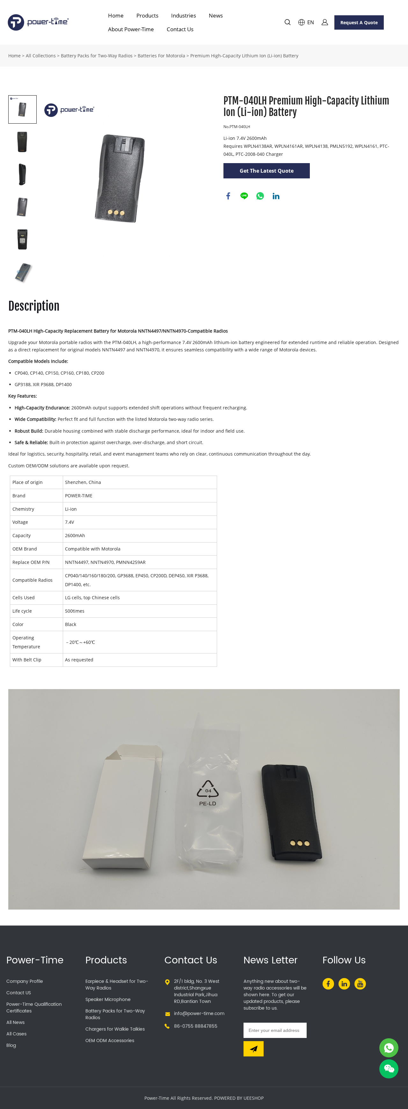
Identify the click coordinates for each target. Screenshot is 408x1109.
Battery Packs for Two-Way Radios (97, 56)
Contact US (18, 993)
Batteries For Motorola (161, 56)
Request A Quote (359, 22)
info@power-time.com (199, 1013)
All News (15, 1022)
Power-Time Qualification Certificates (34, 1008)
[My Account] (325, 22)
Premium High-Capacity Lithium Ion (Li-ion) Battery (244, 56)
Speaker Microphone (108, 999)
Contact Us (180, 29)
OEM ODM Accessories (109, 1040)
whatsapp (260, 196)
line (244, 196)
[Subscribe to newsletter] (254, 1048)
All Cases (16, 1034)
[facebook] (328, 984)
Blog (11, 1045)
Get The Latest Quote (267, 170)
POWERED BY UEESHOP (239, 1098)
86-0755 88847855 (195, 1026)
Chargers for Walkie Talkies (115, 1029)
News (216, 15)
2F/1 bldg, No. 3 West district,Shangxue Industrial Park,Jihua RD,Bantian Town (196, 991)
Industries (183, 15)
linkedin (276, 196)
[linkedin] (344, 984)
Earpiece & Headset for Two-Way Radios (116, 985)
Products (147, 15)
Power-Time (34, 961)
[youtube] (360, 984)
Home (116, 15)
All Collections (41, 56)
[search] (287, 23)
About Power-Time (131, 29)
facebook (228, 196)
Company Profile (24, 981)
